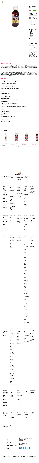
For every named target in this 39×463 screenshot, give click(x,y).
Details (36, 29)
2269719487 (22, 444)
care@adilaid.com (23, 443)
